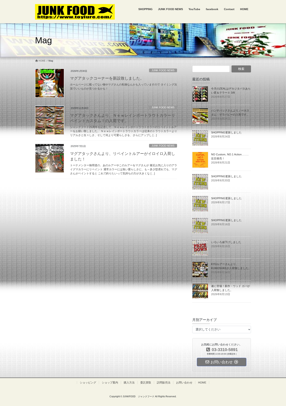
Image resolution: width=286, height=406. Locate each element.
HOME (202, 382)
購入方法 (129, 382)
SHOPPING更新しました (226, 132)
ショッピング (88, 382)
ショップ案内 (110, 382)
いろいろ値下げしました (226, 242)
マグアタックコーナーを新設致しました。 (107, 78)
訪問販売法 (163, 382)
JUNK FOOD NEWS (163, 70)
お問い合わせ (184, 382)
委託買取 (145, 382)
